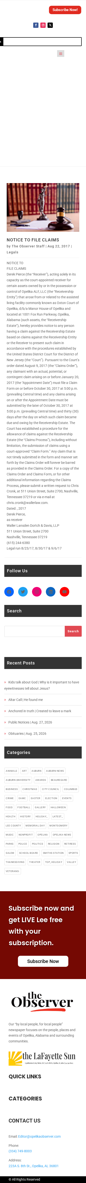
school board (28, 853)
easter (35, 798)
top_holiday (53, 862)
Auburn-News (55, 771)
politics (37, 843)
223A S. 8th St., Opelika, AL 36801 (34, 1166)
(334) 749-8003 (20, 1151)
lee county (13, 825)
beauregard (59, 780)
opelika (43, 834)
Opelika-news (62, 834)
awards (40, 780)
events (67, 798)
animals (11, 771)
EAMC (22, 798)
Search (73, 631)
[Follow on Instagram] (43, 25)
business (12, 789)
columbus (70, 789)
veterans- (13, 871)
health (10, 816)
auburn (36, 771)
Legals (12, 252)
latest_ (58, 816)
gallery (40, 807)
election (51, 798)
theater (34, 862)
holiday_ (42, 816)
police (22, 843)
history (25, 816)
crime (10, 798)
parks (10, 843)
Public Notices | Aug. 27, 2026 (30, 722)
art (24, 771)
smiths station (53, 853)
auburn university (18, 780)
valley (71, 862)
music (10, 834)
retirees (70, 843)
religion (53, 843)
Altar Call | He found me (25, 700)
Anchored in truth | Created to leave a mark (39, 711)
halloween (58, 807)
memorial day (35, 825)
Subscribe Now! (65, 10)
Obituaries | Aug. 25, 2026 (27, 733)
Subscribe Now (43, 961)
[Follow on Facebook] (35, 25)
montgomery (58, 825)
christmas (29, 789)
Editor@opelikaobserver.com (39, 1136)
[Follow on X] (50, 25)
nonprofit (26, 834)
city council (50, 789)
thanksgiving (15, 862)
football (23, 807)
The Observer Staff (28, 246)
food (9, 807)
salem (10, 853)
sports (73, 853)
